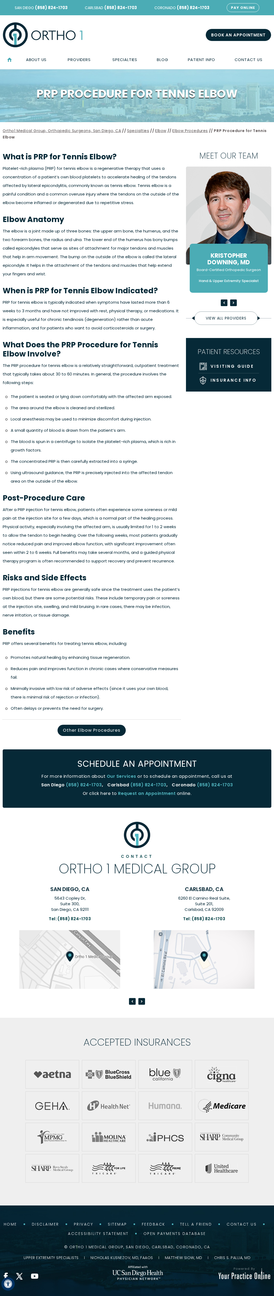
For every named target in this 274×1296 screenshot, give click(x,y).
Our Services (121, 776)
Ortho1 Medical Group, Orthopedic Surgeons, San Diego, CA (62, 130)
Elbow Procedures (190, 130)
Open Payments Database (174, 1233)
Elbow (160, 130)
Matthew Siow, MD (183, 1257)
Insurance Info (234, 380)
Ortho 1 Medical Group (137, 865)
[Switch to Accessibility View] (8, 1284)
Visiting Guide (232, 366)
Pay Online (243, 7)
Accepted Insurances (137, 1042)
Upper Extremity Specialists (51, 1257)
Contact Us (242, 1224)
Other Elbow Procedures (91, 730)
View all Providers (226, 318)
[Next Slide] (233, 302)
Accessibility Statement (98, 1233)
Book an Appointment (238, 35)
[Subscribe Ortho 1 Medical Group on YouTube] (34, 1276)
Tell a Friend (196, 1224)
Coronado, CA (204, 889)
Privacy (83, 1224)
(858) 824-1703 (51, 7)
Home (9, 59)
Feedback (153, 1224)
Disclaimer (45, 1224)
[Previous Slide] (224, 302)
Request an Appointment (147, 793)
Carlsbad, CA (70, 889)
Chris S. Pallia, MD (232, 1257)
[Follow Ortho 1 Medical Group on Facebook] (6, 1276)
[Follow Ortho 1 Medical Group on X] (19, 1276)
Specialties (138, 130)
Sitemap (117, 1224)
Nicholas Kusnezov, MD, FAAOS (121, 1257)
